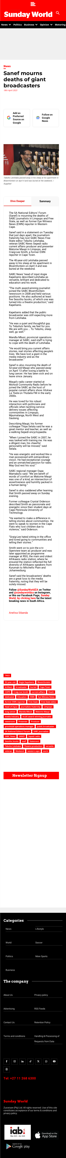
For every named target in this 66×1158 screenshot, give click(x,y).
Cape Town (45, 687)
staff (24, 741)
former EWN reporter (15, 701)
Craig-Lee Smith (21, 692)
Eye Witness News (46, 697)
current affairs (38, 692)
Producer (35, 721)
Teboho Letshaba (13, 746)
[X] (34, 134)
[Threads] (7, 1069)
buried (33, 687)
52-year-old (10, 682)
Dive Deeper (17, 201)
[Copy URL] (58, 134)
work (45, 751)
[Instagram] (14, 1062)
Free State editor (48, 701)
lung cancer (10, 711)
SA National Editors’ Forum (17, 731)
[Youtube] (54, 1062)
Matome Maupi (43, 711)
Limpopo (48, 706)
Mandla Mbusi (25, 711)
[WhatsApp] (50, 134)
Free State (33, 701)
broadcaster (21, 687)
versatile (50, 746)
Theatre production (33, 746)
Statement (34, 741)
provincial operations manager (19, 726)
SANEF (22, 736)
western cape (33, 751)
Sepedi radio (34, 736)
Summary (45, 201)
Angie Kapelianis (26, 682)
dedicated (9, 697)
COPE (7, 692)
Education (22, 697)
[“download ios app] (46, 1139)
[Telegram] (42, 134)
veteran (8, 751)
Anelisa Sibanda (18, 613)
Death (51, 692)
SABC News (10, 736)
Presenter (22, 721)
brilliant (8, 687)
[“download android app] (18, 1150)
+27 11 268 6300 (23, 1078)
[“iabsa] (18, 1139)
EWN (32, 697)
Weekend (19, 751)
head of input (11, 706)
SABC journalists (40, 731)
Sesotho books (11, 741)
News (7, 66)
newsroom (10, 721)
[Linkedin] (26, 134)
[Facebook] (18, 134)
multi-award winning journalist (37, 716)
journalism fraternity (30, 706)
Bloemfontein (43, 682)
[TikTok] (30, 1062)
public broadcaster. (46, 726)
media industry (12, 716)
